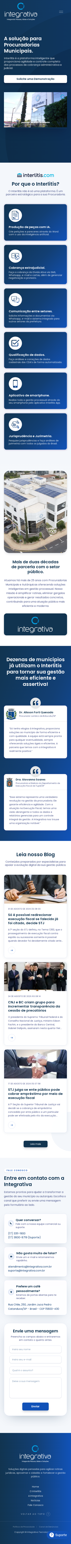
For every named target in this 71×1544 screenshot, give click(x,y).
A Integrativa (35, 1496)
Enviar (35, 1406)
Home (35, 1486)
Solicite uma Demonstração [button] (35, 79)
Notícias (35, 1500)
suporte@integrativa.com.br (26, 1270)
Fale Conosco (35, 1505)
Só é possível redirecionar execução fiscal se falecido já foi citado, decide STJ (33, 919)
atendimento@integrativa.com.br (30, 1267)
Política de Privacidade (24, 1526)
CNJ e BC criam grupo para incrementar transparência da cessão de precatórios (34, 1006)
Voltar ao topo (33, 1514)
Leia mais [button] (35, 1144)
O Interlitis (35, 1491)
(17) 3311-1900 (16, 1233)
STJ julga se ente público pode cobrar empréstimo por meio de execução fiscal (35, 1094)
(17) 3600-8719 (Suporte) (24, 1237)
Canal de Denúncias (48, 1526)
